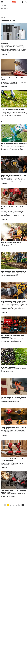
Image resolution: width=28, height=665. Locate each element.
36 (20, 505)
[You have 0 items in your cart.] (26, 2)
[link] (14, 39)
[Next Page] (23, 505)
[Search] (25, 5)
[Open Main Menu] (2, 2)
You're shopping (4, 8)
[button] (23, 2)
